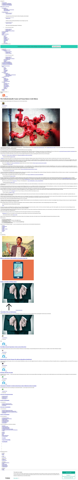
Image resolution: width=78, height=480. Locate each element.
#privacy (33, 169)
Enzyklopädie (4, 441)
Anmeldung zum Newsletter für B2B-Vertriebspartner (9, 429)
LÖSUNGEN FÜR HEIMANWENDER (6, 394)
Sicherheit (3, 230)
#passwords (30, 169)
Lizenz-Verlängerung (5, 31)
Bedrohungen (6, 40)
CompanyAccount (6, 76)
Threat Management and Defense (7, 418)
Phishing (2, 158)
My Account (4, 72)
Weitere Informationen (7, 61)
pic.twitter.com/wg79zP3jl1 (28, 155)
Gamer (3, 228)
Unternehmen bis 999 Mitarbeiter (7, 4)
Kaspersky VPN (8, 57)
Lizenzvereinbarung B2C (5, 427)
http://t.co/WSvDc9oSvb (24, 169)
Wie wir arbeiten (6, 85)
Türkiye (3, 469)
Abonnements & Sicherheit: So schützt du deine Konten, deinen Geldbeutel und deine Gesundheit (18, 385)
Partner (3, 433)
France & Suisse (4, 464)
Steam (3, 231)
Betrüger (6, 96)
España (3, 463)
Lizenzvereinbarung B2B (5, 428)
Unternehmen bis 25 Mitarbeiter (6, 3)
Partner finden (6, 78)
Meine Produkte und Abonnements (9, 9)
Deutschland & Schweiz (5, 462)
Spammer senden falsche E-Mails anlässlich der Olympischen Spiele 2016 (13, 258)
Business (5, 35)
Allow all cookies (68, 472)
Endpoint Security (4, 419)
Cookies (3, 430)
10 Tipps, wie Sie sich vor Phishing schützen (8, 281)
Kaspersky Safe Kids (9, 29)
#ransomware (15, 180)
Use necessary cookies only (68, 477)
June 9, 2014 (12, 170)
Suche (1, 92)
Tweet (3, 205)
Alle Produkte (4, 405)
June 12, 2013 (15, 214)
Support (3, 33)
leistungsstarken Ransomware (67, 178)
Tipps (5, 41)
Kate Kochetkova (4, 105)
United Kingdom (4, 466)
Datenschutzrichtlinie (5, 426)
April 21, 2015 (12, 182)
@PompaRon (13, 190)
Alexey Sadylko (4, 378)
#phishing (22, 155)
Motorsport (5, 88)
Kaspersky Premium (9, 13)
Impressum (3, 425)
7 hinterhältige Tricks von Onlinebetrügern (8, 311)
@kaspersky (19, 155)
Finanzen (3, 227)
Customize (68, 475)
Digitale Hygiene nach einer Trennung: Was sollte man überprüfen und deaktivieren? (16, 359)
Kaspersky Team (4, 391)
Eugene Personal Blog (6, 439)
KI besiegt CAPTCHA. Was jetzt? (6, 372)
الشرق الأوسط (4, 460)
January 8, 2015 (12, 156)
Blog (3, 34)
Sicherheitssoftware (27, 179)
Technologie (5, 39)
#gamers (8, 155)
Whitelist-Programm (7, 81)
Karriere (5, 87)
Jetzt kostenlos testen (56, 46)
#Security (3, 155)
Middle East (4, 459)
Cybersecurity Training (5, 421)
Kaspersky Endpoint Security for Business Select (9, 411)
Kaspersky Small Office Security (7, 403)
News (5, 36)
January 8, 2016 (10, 164)
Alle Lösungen (4, 398)
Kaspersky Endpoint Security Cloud (7, 404)
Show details (16, 478)
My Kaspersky (4, 8)
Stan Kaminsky (4, 352)
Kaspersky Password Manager (10, 30)
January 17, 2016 (11, 192)
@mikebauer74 (4, 213)
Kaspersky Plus (10, 18)
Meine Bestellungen (7, 10)
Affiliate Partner (6, 79)
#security (36, 169)
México (3, 454)
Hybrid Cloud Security (5, 420)
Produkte (5, 68)
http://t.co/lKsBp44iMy (31, 180)
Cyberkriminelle (4, 226)
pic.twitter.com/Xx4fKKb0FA (39, 174)
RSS (4, 42)
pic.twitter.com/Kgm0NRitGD (38, 180)
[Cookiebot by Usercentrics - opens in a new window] (8, 478)
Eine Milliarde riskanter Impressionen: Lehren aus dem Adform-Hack (13, 346)
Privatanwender (4, 2)
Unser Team (5, 84)
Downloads (3, 32)
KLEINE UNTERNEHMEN (4, 400)
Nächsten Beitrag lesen (19, 310)
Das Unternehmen (6, 83)
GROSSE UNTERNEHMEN (4, 414)
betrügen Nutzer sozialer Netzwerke (39, 147)
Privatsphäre (5, 37)
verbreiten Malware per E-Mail (51, 147)
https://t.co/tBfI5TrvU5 (13, 155)
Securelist (4, 437)
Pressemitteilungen (6, 86)
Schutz (3, 229)
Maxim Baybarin (4, 365)
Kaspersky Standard (9, 22)
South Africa (4, 457)
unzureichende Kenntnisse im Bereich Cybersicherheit (67, 151)
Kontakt (3, 90)
